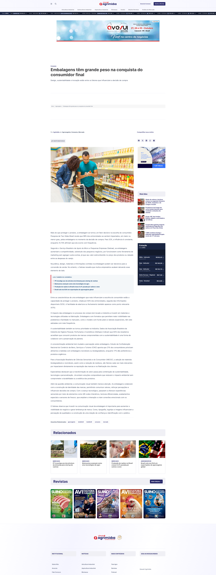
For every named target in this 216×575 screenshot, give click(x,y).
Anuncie (54, 568)
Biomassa (85, 572)
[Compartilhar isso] (138, 140)
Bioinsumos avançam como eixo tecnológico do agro (72, 284)
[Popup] (51, 4)
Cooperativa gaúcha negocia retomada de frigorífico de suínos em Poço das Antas (154, 226)
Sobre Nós (55, 564)
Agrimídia (56, 132)
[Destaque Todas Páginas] (108, 31)
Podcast (114, 572)
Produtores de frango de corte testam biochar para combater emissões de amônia (154, 210)
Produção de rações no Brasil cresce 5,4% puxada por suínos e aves (77, 287)
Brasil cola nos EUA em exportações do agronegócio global (74, 289)
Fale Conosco (56, 572)
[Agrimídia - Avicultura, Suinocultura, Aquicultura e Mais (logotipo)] (108, 4)
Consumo (74, 132)
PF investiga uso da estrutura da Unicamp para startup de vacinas (76, 281)
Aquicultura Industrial (89, 568)
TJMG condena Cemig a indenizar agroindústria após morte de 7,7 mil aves (154, 234)
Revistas (114, 568)
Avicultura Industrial (88, 564)
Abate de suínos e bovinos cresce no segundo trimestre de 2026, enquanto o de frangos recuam (155, 202)
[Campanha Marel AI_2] (151, 158)
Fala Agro (114, 564)
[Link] (61, 503)
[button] (55, 4)
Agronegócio (66, 132)
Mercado (81, 132)
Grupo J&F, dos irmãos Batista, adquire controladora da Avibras (155, 218)
